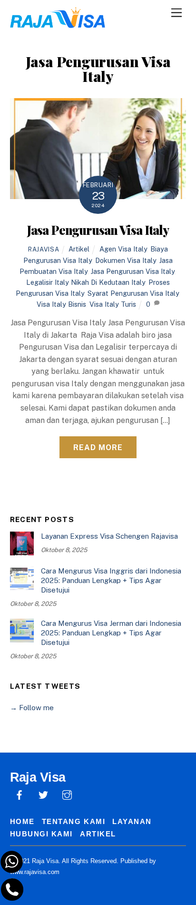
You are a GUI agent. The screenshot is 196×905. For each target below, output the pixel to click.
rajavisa (43, 249)
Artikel (79, 249)
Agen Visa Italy (123, 249)
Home (22, 821)
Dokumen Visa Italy (125, 260)
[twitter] (43, 794)
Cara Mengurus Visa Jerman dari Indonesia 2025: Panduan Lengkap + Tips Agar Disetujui (111, 632)
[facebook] (19, 794)
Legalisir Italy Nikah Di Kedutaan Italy (85, 282)
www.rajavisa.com (34, 871)
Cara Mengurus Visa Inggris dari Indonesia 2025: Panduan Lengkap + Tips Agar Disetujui (111, 580)
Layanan (132, 821)
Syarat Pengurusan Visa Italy (133, 293)
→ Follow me (32, 708)
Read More (98, 447)
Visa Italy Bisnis (61, 304)
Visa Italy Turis (112, 304)
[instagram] (67, 794)
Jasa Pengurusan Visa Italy (97, 229)
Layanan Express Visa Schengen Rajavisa (109, 536)
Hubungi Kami (41, 834)
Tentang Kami (73, 821)
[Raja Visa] (57, 23)
